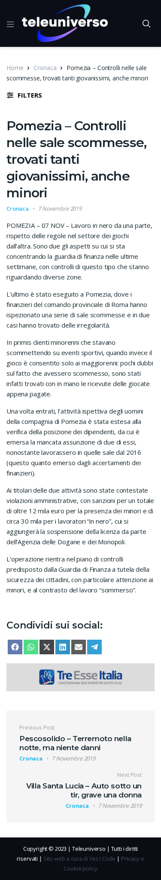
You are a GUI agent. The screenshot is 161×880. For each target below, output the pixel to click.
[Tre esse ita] (80, 676)
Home (14, 68)
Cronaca (44, 68)
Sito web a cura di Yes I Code (79, 858)
